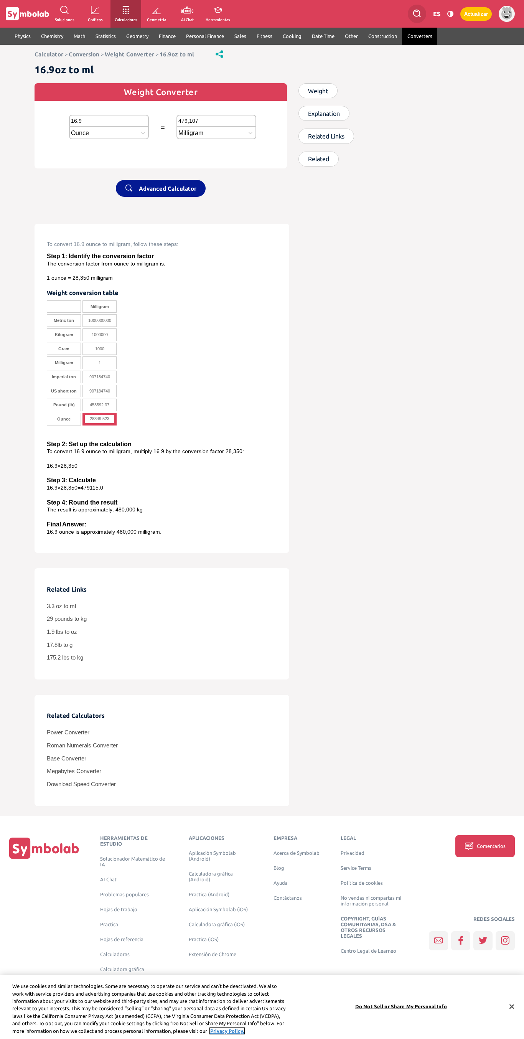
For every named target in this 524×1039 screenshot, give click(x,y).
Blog (279, 868)
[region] (262, 1007)
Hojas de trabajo (118, 909)
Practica (109, 924)
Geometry (137, 36)
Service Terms (356, 868)
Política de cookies (362, 883)
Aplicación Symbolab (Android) (212, 856)
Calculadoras (115, 954)
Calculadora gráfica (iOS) (217, 924)
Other (351, 36)
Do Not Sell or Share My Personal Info (401, 1006)
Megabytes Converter (74, 771)
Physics (23, 36)
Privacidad (352, 853)
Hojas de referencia (121, 939)
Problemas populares (124, 894)
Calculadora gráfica (122, 969)
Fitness (264, 36)
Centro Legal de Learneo (368, 951)
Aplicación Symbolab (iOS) (218, 909)
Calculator (49, 54)
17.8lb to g (60, 645)
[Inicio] (44, 848)
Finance (167, 36)
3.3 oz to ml (61, 606)
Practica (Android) (209, 894)
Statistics (106, 36)
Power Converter (68, 732)
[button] (219, 53)
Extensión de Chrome (212, 954)
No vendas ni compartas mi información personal (371, 901)
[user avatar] (507, 14)
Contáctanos (288, 898)
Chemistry (52, 36)
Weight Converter (129, 54)
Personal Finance (205, 36)
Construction (382, 36)
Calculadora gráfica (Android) (211, 876)
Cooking (292, 36)
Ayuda (281, 883)
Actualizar (476, 14)
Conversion (84, 54)
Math (79, 36)
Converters (419, 36)
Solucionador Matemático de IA (132, 861)
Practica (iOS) (204, 939)
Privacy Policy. (227, 1031)
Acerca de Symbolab (297, 853)
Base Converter (66, 758)
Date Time (323, 36)
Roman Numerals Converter (82, 745)
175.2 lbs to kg (65, 658)
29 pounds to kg (67, 619)
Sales (240, 36)
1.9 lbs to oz (62, 632)
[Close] (511, 1006)
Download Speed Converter (81, 784)
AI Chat (108, 879)
